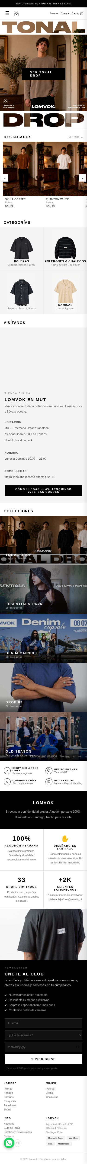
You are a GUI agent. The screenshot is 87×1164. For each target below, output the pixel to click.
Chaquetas (10, 1101)
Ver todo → (75, 136)
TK (17, 1143)
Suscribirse (43, 1059)
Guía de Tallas (12, 1127)
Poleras (8, 1088)
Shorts (7, 1109)
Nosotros (9, 1123)
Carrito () (77, 13)
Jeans (49, 1092)
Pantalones (10, 1105)
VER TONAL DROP (41, 74)
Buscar (54, 13)
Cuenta (65, 13)
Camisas (9, 1097)
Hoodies (8, 1092)
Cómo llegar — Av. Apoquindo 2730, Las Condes (43, 490)
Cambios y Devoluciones (18, 1132)
